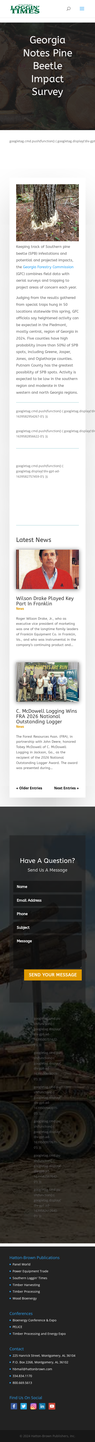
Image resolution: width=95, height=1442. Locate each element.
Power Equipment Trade (30, 1271)
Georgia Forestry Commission (48, 267)
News (20, 609)
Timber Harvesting (26, 1285)
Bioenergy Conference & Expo (34, 1320)
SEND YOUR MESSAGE (53, 974)
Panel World (21, 1264)
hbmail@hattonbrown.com (32, 1369)
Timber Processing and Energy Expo (39, 1334)
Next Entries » (66, 788)
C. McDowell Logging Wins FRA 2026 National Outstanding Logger (46, 716)
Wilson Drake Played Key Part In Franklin (45, 601)
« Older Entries (29, 788)
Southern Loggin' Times (30, 1278)
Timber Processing (26, 1291)
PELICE (17, 1327)
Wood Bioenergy (25, 1298)
